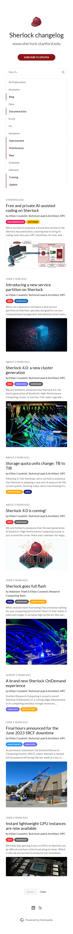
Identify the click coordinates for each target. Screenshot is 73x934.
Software (14, 169)
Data (11, 104)
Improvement (16, 140)
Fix (10, 126)
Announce (14, 89)
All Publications (17, 82)
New (11, 155)
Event (12, 118)
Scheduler (14, 162)
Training (13, 177)
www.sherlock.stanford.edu (36, 43)
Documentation (17, 111)
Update (13, 184)
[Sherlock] (36, 22)
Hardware (14, 133)
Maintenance (16, 147)
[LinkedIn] (35, 907)
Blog (11, 96)
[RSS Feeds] (40, 907)
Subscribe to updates (36, 57)
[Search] (63, 72)
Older (43, 891)
